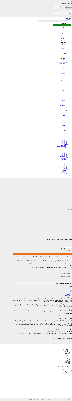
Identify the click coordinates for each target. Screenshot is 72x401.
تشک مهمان (64, 159)
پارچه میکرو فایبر (63, 127)
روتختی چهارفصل (63, 33)
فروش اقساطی (67, 361)
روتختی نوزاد (64, 141)
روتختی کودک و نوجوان (62, 85)
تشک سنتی (63, 95)
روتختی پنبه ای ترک (63, 38)
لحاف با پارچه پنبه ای (62, 105)
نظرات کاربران (67, 295)
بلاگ (69, 363)
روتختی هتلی (63, 43)
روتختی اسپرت (63, 155)
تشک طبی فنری (63, 90)
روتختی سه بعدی (65, 150)
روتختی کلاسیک (63, 75)
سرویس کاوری (65, 144)
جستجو (58, 62)
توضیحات (68, 294)
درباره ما (68, 356)
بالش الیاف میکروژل (62, 166)
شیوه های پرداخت (67, 351)
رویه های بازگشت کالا (66, 350)
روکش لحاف (63, 65)
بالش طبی (64, 115)
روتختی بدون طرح (63, 137)
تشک (67, 157)
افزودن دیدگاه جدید (16, 333)
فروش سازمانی (67, 362)
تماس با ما (68, 348)
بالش (67, 165)
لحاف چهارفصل (63, 100)
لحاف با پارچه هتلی (63, 162)
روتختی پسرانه (63, 48)
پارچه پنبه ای (63, 122)
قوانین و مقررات (67, 352)
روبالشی (64, 68)
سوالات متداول (67, 353)
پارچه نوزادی (63, 125)
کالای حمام (68, 178)
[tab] (41, 294)
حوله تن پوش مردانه (57, 178)
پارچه (67, 169)
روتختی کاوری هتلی (62, 63)
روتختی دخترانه (63, 143)
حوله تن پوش (63, 178)
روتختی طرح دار (63, 139)
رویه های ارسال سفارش (66, 349)
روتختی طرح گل (63, 80)
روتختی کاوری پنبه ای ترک (62, 58)
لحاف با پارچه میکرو (62, 164)
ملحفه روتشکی (63, 55)
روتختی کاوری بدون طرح (62, 60)
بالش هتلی (64, 117)
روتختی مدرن (63, 73)
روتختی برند (63, 78)
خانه (71, 178)
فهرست (69, 175)
